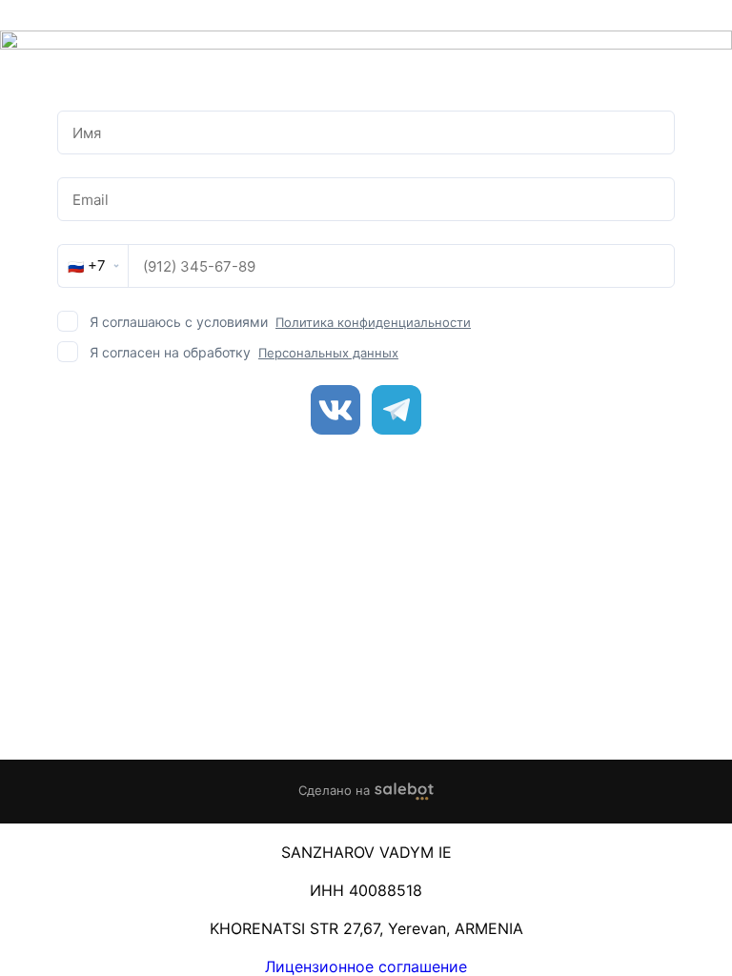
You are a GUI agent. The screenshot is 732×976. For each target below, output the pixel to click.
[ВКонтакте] (335, 410)
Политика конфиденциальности (373, 322)
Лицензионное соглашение (366, 966)
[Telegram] (396, 410)
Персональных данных (328, 352)
